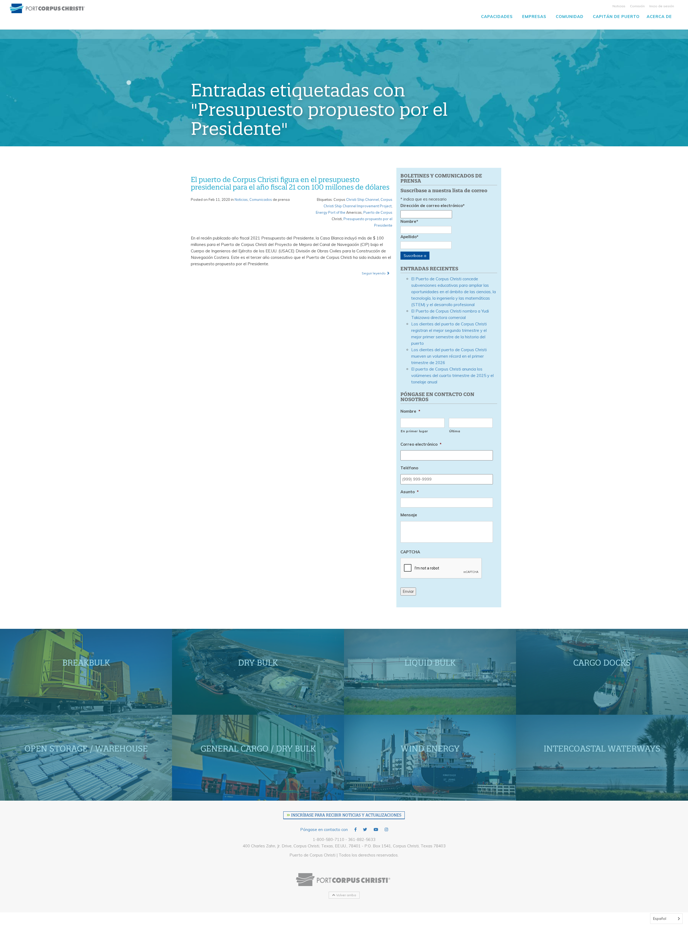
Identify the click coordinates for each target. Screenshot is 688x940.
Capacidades (497, 16)
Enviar (408, 591)
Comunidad (569, 16)
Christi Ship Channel (362, 199)
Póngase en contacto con (324, 829)
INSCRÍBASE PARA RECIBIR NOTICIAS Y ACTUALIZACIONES (345, 815)
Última (454, 431)
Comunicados (260, 199)
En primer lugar (414, 431)
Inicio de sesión (661, 6)
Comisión (637, 6)
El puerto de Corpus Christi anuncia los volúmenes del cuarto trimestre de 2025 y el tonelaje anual (452, 375)
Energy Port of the (330, 212)
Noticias (618, 6)
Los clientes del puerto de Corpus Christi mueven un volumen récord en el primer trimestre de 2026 (449, 356)
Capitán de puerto (616, 16)
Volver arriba (345, 895)
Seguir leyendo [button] (374, 273)
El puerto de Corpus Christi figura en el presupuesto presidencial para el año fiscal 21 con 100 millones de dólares (290, 183)
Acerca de (659, 16)
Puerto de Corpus (377, 212)
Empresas (534, 16)
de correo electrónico (432, 205)
